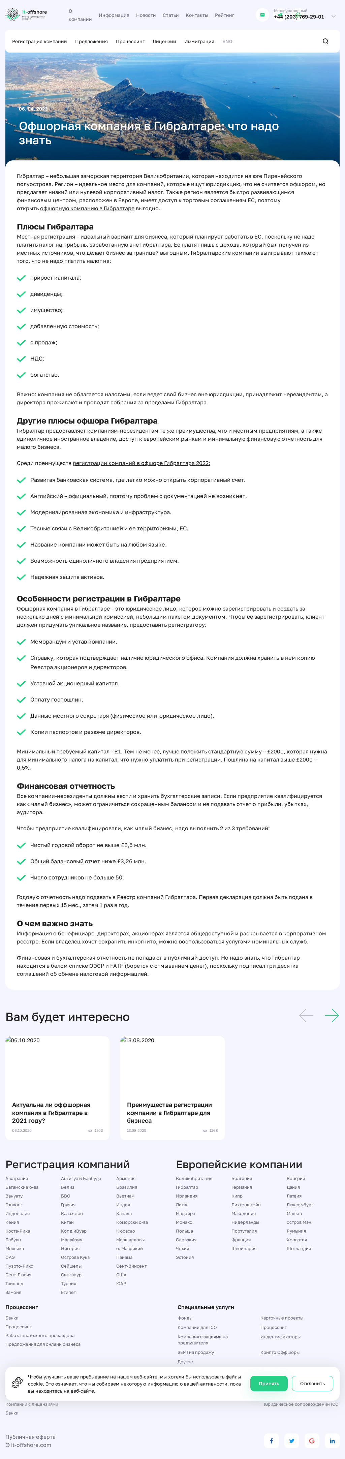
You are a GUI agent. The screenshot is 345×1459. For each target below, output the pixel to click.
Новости (146, 15)
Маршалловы (130, 1239)
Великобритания (194, 1178)
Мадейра (185, 1213)
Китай (67, 1222)
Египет (68, 1292)
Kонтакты (197, 15)
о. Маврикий (129, 1248)
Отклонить (312, 1383)
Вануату (14, 1196)
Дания (293, 1187)
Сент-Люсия (18, 1274)
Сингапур (71, 1274)
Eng (227, 41)
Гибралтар (187, 1187)
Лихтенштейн (246, 1204)
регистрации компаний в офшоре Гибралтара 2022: (141, 463)
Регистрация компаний (39, 41)
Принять (269, 1383)
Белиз (67, 1187)
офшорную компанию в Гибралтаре (87, 208)
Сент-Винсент (131, 1266)
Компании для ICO (197, 1327)
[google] (312, 1440)
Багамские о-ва (21, 1187)
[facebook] (271, 1440)
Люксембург (300, 1204)
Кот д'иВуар (74, 1231)
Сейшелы (71, 1266)
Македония (243, 1213)
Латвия (294, 1196)
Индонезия (17, 1213)
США (121, 1274)
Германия (241, 1187)
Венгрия (296, 1178)
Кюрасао (125, 1231)
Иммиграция (199, 41)
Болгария (241, 1178)
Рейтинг (224, 15)
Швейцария (243, 1248)
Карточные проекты (281, 1318)
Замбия (13, 1292)
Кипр (237, 1196)
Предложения (91, 41)
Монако (184, 1222)
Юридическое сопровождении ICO (301, 1404)
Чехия (182, 1248)
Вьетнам (125, 1196)
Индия (123, 1204)
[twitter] (291, 1440)
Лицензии (164, 41)
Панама (124, 1257)
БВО (65, 1196)
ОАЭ (10, 1257)
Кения (12, 1222)
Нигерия (70, 1248)
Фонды (185, 1318)
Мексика (14, 1248)
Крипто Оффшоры (280, 1352)
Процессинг (130, 41)
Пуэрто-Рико (19, 1266)
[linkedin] (332, 1440)
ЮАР (121, 1283)
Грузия (68, 1204)
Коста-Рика (17, 1231)
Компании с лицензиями (31, 1404)
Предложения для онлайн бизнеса (43, 1344)
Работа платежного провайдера (39, 1335)
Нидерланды (245, 1222)
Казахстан (72, 1213)
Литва (182, 1204)
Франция (241, 1239)
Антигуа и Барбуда (81, 1178)
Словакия (186, 1239)
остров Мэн (299, 1222)
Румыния (296, 1231)
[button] (306, 1016)
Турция (68, 1283)
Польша (184, 1231)
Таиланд (14, 1283)
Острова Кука (75, 1257)
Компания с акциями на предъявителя (203, 1339)
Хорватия (297, 1239)
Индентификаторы (280, 1336)
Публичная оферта (30, 1436)
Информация (114, 15)
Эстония (185, 1257)
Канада (124, 1213)
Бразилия (126, 1187)
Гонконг (14, 1204)
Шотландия (299, 1248)
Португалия (244, 1231)
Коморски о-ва (132, 1222)
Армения (125, 1178)
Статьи (171, 15)
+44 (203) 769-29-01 (299, 16)
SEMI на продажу (196, 1352)
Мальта (294, 1213)
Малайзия (71, 1239)
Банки (12, 1318)
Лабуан (13, 1239)
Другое (185, 1361)
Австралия (16, 1178)
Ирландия (186, 1196)
